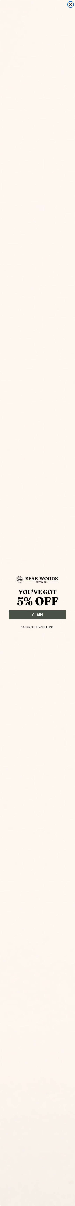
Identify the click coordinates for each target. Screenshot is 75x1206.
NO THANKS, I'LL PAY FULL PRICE (37, 627)
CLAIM (37, 614)
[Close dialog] (71, 4)
